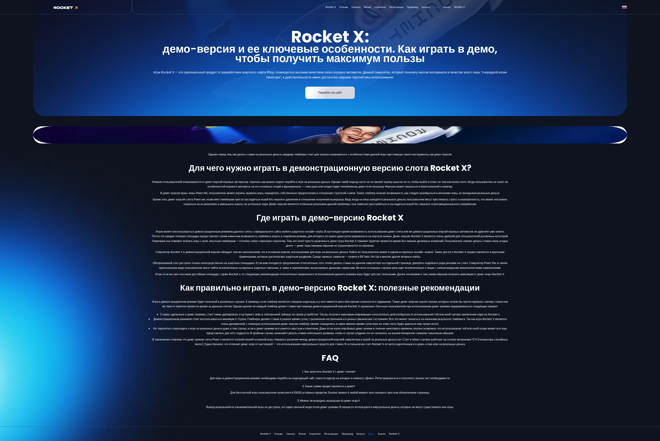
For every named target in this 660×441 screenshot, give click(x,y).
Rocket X (331, 7)
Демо (436, 7)
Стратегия (380, 7)
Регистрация (396, 7)
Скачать (355, 7)
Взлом (367, 7)
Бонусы (426, 7)
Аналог (447, 7)
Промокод (412, 7)
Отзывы (343, 7)
